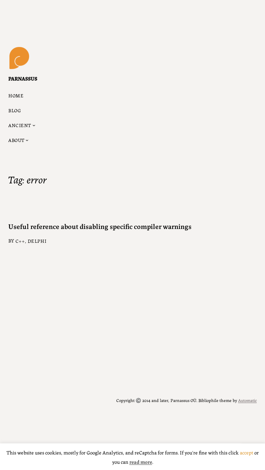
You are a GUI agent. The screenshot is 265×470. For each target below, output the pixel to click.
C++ (20, 240)
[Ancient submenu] (34, 125)
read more (140, 461)
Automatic (247, 400)
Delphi (37, 240)
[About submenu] (27, 140)
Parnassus (22, 78)
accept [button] (246, 452)
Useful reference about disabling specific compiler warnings (100, 226)
